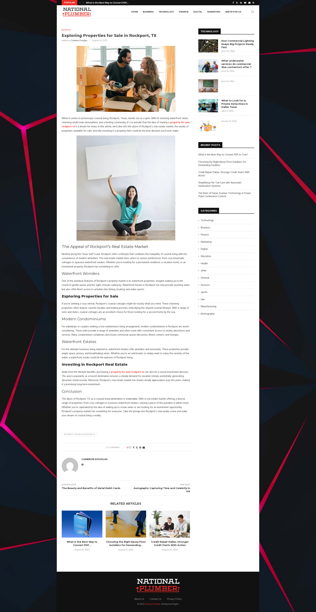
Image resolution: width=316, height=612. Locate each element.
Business (148, 12)
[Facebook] (233, 2)
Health (204, 263)
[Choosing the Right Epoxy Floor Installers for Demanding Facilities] (126, 524)
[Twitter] (237, 2)
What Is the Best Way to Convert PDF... (107, 2)
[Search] (252, 11)
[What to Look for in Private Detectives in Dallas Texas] (208, 105)
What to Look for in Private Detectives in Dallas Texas (234, 104)
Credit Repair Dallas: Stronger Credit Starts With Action (170, 543)
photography (208, 313)
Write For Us (233, 12)
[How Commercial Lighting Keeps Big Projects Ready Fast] (208, 46)
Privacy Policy (174, 599)
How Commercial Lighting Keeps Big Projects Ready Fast (237, 44)
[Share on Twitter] (137, 447)
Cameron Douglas (79, 40)
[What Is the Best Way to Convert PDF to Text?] (82, 524)
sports (204, 292)
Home (134, 12)
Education (206, 256)
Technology (166, 12)
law (203, 299)
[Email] (249, 2)
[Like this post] (130, 447)
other (204, 270)
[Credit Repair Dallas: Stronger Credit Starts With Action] (169, 524)
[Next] (83, 2)
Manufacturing (208, 306)
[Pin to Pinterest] (140, 447)
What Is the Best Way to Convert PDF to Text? (223, 154)
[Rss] (253, 2)
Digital (197, 12)
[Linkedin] (241, 2)
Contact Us (155, 599)
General (205, 277)
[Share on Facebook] (133, 447)
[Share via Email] (144, 447)
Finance (183, 12)
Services (205, 285)
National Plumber (152, 604)
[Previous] (80, 2)
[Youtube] (245, 2)
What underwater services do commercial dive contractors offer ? (236, 64)
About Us (139, 599)
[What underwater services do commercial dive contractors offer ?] (208, 65)
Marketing (213, 12)
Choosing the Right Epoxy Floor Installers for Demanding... (126, 543)
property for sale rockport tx (79, 434)
